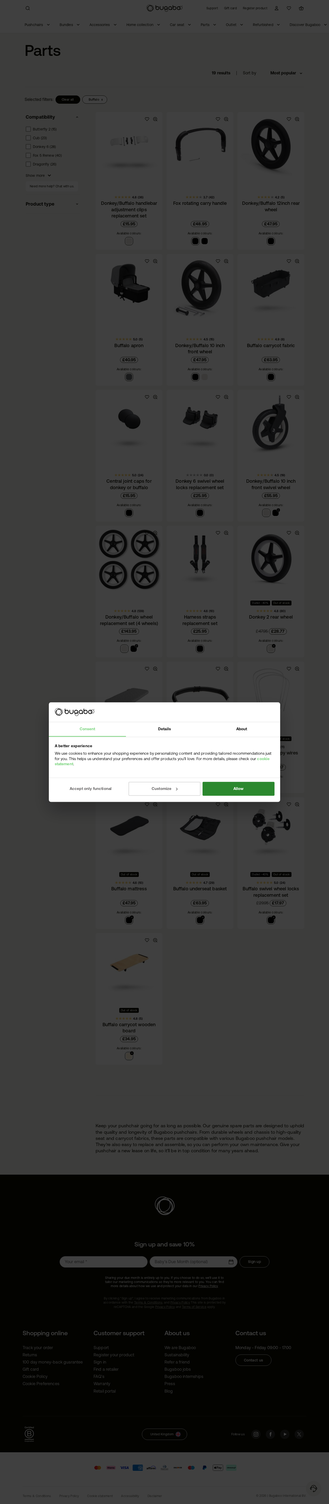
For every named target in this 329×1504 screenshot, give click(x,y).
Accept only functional (91, 788)
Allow (238, 788)
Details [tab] (164, 729)
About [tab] (241, 729)
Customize (161, 788)
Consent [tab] (87, 729)
